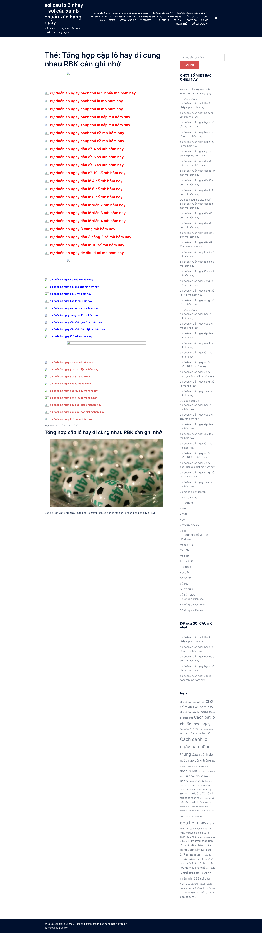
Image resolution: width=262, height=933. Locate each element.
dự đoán (200, 766)
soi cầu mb (192, 873)
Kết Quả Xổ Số (200, 793)
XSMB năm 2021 (192, 893)
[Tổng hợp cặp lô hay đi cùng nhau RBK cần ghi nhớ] (106, 472)
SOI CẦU (178, 20)
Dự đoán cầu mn (123, 16)
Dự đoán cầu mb (160, 13)
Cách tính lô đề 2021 (189, 729)
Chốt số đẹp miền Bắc (190, 712)
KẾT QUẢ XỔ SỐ (128, 20)
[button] (216, 18)
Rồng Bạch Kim (190, 850)
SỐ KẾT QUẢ (198, 23)
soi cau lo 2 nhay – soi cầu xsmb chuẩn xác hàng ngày (64, 13)
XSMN (102, 20)
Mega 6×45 (186, 544)
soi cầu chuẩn (193, 854)
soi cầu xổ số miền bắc (197, 888)
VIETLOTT (145, 20)
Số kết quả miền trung (192, 604)
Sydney (63, 927)
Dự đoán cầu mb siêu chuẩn (191, 13)
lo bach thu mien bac (193, 816)
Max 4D (184, 555)
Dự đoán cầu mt (99, 16)
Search (189, 65)
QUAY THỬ (182, 23)
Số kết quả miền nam (192, 610)
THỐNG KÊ (164, 20)
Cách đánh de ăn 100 (197, 733)
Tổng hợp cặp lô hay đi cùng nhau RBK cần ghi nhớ (103, 432)
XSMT (112, 20)
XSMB (205, 16)
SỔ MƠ (204, 20)
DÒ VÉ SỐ (192, 20)
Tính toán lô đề (173, 16)
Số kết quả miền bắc (192, 598)
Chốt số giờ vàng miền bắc (192, 702)
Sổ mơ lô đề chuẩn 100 (150, 16)
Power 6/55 (186, 561)
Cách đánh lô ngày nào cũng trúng (195, 747)
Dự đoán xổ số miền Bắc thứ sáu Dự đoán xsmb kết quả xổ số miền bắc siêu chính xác (196, 785)
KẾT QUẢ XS (191, 16)
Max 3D (184, 550)
